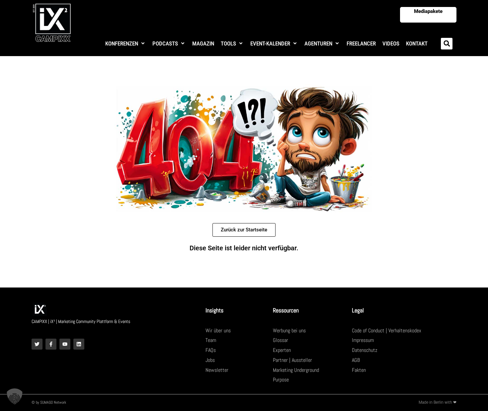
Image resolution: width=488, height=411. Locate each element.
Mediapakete (428, 11)
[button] (125, 43)
